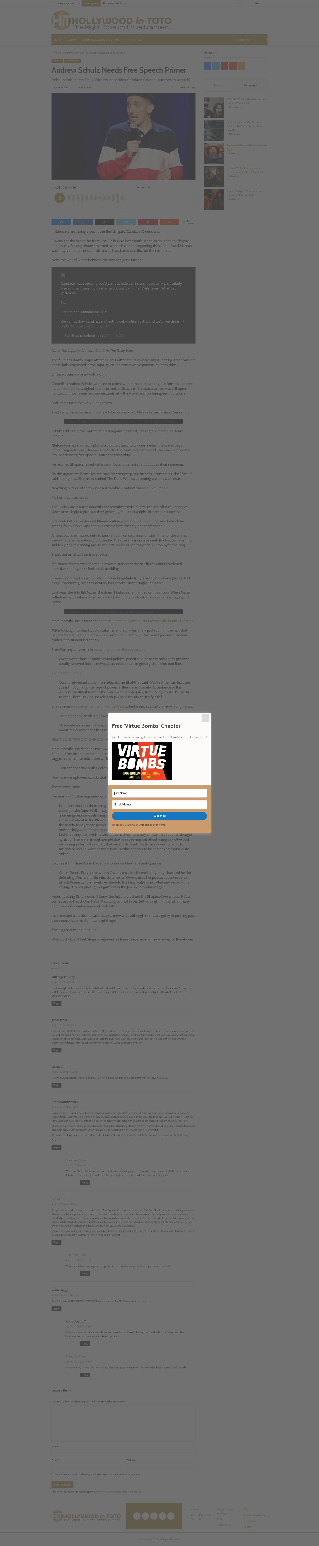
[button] (159, 761)
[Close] (205, 718)
